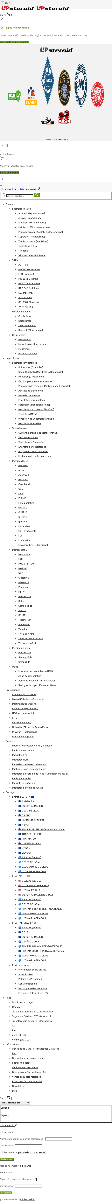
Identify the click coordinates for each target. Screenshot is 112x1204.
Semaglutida (25, 605)
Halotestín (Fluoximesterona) (34, 227)
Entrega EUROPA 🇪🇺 (23, 796)
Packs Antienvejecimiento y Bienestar (32, 745)
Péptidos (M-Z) (20, 549)
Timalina (23, 629)
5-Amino (23, 465)
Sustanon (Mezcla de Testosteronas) (37, 432)
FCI (20, 535)
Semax (22, 610)
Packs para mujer (21, 778)
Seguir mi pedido (27, 983)
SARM (15, 260)
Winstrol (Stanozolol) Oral (32, 255)
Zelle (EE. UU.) (19, 1035)
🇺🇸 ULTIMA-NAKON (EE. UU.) (33, 885)
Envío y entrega (20, 965)
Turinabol (23, 250)
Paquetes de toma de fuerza (27, 787)
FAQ (14, 1053)
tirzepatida (24, 624)
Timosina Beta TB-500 (30, 638)
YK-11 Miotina (25, 306)
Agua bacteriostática (29, 676)
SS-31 (21, 615)
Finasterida (24, 339)
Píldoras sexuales (27, 353)
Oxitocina (23, 577)
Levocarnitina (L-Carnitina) (33, 545)
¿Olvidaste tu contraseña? (32, 1152)
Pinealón (23, 587)
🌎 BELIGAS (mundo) (29, 857)
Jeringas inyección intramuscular (36, 680)
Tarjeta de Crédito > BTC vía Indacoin (32, 1016)
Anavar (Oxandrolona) (30, 218)
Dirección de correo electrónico (18, 1179)
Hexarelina (24, 526)
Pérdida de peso (21, 311)
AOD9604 (23, 474)
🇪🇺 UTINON (24, 848)
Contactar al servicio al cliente (28, 1058)
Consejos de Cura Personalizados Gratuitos (35, 1048)
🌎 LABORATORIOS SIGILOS (33, 866)
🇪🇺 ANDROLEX (26, 801)
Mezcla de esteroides (29, 423)
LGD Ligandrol (26, 274)
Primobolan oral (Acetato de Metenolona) (40, 232)
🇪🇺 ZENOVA (24, 852)
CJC (20, 489)
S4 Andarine (25, 297)
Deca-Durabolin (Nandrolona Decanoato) (40, 372)
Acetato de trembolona (30, 390)
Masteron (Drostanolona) (31, 376)
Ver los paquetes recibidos (32, 988)
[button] (56, 1115)
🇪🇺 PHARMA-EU (27, 838)
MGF (20, 559)
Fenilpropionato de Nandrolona (35, 381)
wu (13, 1025)
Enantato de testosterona (32, 446)
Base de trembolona (29, 395)
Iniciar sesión (6, 1159)
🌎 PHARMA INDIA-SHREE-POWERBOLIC (40, 908)
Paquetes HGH (20, 759)
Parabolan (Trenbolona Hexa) (34, 404)
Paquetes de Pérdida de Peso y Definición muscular (40, 773)
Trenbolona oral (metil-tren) (33, 241)
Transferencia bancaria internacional (32, 1021)
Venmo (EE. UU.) (20, 1039)
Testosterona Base (28, 437)
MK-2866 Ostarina (28, 278)
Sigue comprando (9, 172)
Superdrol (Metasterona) (31, 236)
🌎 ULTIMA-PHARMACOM (32, 871)
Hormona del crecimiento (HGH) (35, 671)
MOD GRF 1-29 (26, 563)
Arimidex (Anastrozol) (24, 694)
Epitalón (22, 498)
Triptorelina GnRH (27, 643)
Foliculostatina (26, 503)
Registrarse (25, 1165)
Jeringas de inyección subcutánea (37, 685)
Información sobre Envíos (32, 969)
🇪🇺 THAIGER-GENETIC (30, 834)
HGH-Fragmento (27, 531)
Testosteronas (19, 428)
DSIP (20, 493)
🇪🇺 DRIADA (24, 815)
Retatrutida (24, 596)
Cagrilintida (24, 484)
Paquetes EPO (20, 755)
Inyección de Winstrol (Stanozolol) (36, 418)
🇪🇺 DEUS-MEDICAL (28, 810)
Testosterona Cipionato (30, 442)
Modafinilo (24, 349)
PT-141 (22, 591)
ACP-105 (23, 264)
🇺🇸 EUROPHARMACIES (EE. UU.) (35, 894)
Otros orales (18, 335)
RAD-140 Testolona (28, 288)
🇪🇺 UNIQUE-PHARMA (29, 843)
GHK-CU (22, 507)
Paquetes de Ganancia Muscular (29, 764)
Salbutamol (24, 320)
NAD (20, 573)
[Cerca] (1, 150)
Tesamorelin (24, 619)
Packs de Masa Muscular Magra (29, 769)
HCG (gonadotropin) (23, 713)
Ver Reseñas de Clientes (25, 1067)
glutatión (23, 521)
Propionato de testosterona (33, 451)
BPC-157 (23, 479)
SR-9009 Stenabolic (29, 302)
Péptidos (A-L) (20, 461)
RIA (14, 1030)
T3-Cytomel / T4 (27, 325)
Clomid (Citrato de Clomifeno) (28, 699)
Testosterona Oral (27, 246)
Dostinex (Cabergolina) (24, 703)
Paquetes (11, 741)
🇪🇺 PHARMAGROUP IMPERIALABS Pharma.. (41, 829)
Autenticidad (25, 974)
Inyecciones (12, 358)
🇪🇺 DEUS (23, 932)
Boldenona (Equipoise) (30, 367)
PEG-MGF (23, 582)
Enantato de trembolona (31, 400)
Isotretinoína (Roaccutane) (32, 344)
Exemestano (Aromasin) (25, 708)
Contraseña (7, 1145)
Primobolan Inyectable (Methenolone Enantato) (44, 386)
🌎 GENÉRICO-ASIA (29, 862)
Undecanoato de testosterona (34, 456)
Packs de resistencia (23, 750)
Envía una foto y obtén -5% (33, 993)
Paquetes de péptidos (24, 783)
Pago (8, 997)
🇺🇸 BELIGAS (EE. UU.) (29, 880)
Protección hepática (23, 736)
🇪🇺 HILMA (23, 824)
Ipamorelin (24, 540)
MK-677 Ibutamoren (29, 283)
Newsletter (18, 1086)
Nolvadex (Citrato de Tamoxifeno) (30, 727)
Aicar (21, 470)
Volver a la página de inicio (14, 42)
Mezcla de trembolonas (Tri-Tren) (36, 409)
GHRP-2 (22, 512)
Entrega (10, 792)
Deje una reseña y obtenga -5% (29, 1072)
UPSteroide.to (63, 139)
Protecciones (13, 690)
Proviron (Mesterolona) (24, 732)
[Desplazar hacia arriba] (2, 180)
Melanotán (24, 554)
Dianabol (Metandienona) (32, 222)
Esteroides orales (21, 208)
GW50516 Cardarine (29, 269)
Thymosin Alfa (26, 633)
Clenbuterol (24, 316)
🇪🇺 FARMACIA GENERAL (31, 820)
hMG (14, 717)
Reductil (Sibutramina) (30, 330)
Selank (22, 601)
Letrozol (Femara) (21, 722)
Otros (15, 666)
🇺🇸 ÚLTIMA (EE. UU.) (29, 890)
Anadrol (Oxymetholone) (31, 213)
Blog (14, 1090)
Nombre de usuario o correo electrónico (22, 1139)
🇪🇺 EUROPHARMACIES (30, 806)
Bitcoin (16, 1007)
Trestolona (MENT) (28, 414)
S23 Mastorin (25, 292)
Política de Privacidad (30, 979)
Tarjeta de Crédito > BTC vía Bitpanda (32, 1011)
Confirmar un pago (22, 1002)
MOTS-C (22, 568)
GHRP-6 (22, 517)
